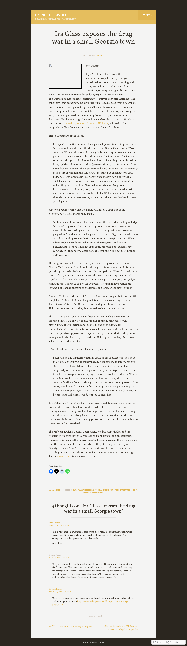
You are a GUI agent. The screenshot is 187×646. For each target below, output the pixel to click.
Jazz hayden (54, 522)
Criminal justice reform (83, 490)
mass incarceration (122, 490)
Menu (149, 15)
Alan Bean (99, 55)
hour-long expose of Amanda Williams (86, 123)
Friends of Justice (51, 15)
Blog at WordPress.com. (94, 642)
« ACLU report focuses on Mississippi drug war (70, 626)
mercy (134, 490)
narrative (87, 492)
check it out (63, 456)
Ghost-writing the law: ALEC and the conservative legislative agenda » (121, 628)
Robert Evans (55, 589)
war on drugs (98, 492)
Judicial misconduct (104, 490)
